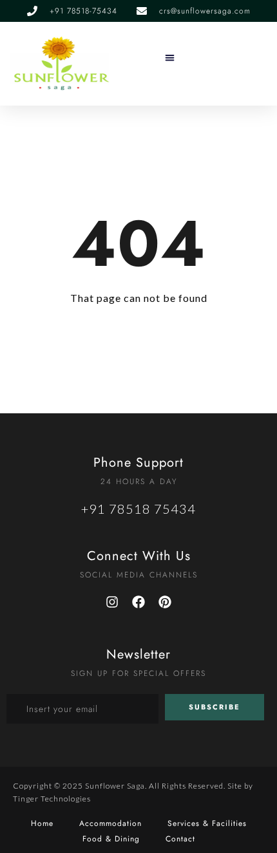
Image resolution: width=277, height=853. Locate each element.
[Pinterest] (165, 602)
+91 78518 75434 (138, 508)
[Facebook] (138, 602)
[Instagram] (112, 602)
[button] (170, 57)
